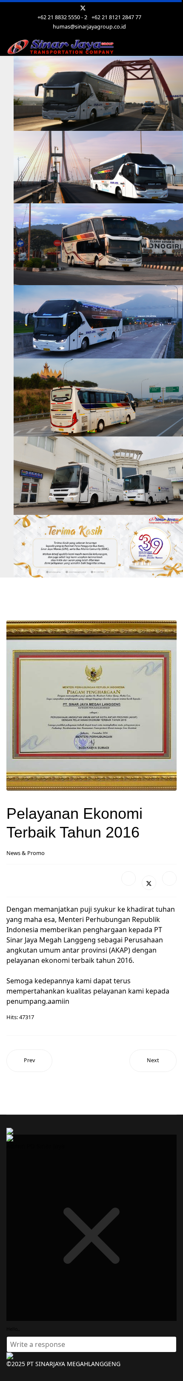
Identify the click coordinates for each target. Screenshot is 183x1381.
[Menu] (171, 47)
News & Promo (25, 853)
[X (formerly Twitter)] (149, 882)
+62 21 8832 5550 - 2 (62, 17)
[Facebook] (128, 878)
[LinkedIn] (169, 878)
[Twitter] (83, 8)
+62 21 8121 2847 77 (116, 17)
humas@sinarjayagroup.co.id (89, 26)
